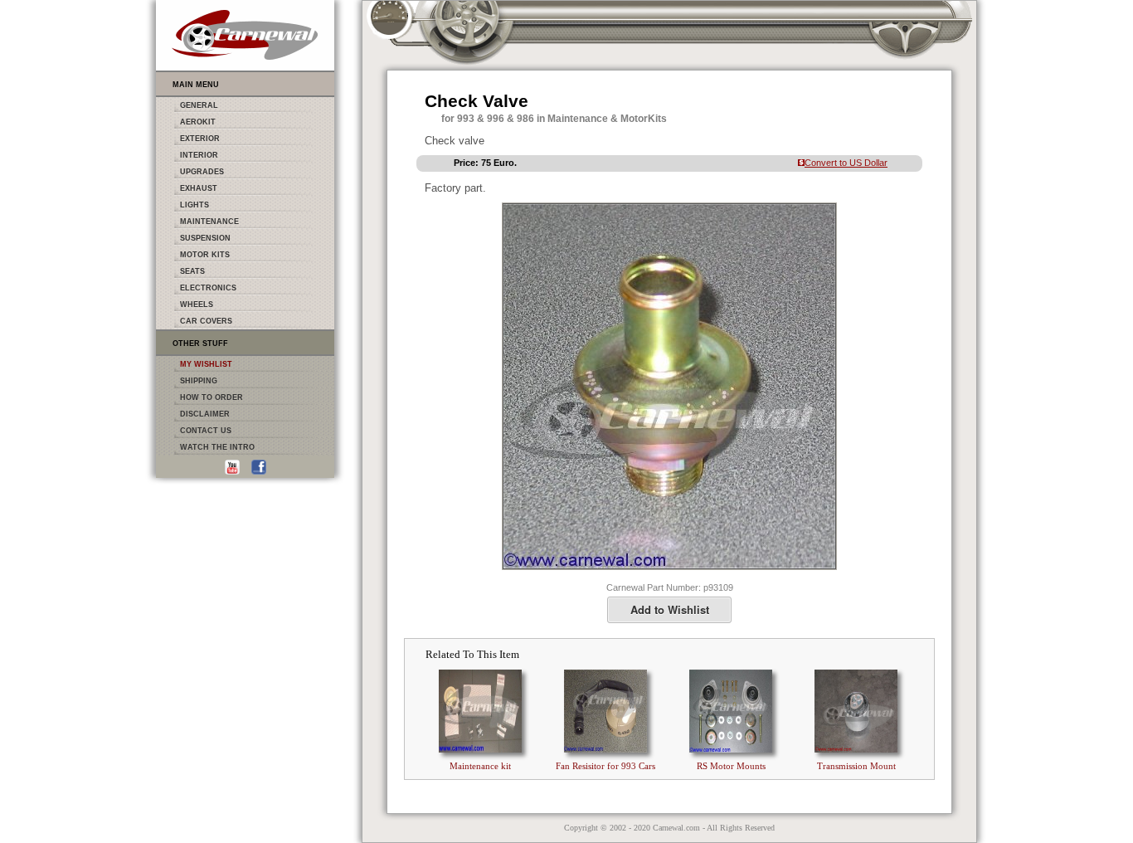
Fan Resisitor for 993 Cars (605, 766)
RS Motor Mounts (731, 766)
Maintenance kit (480, 766)
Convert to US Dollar (846, 163)
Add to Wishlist (669, 609)
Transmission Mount (856, 766)
